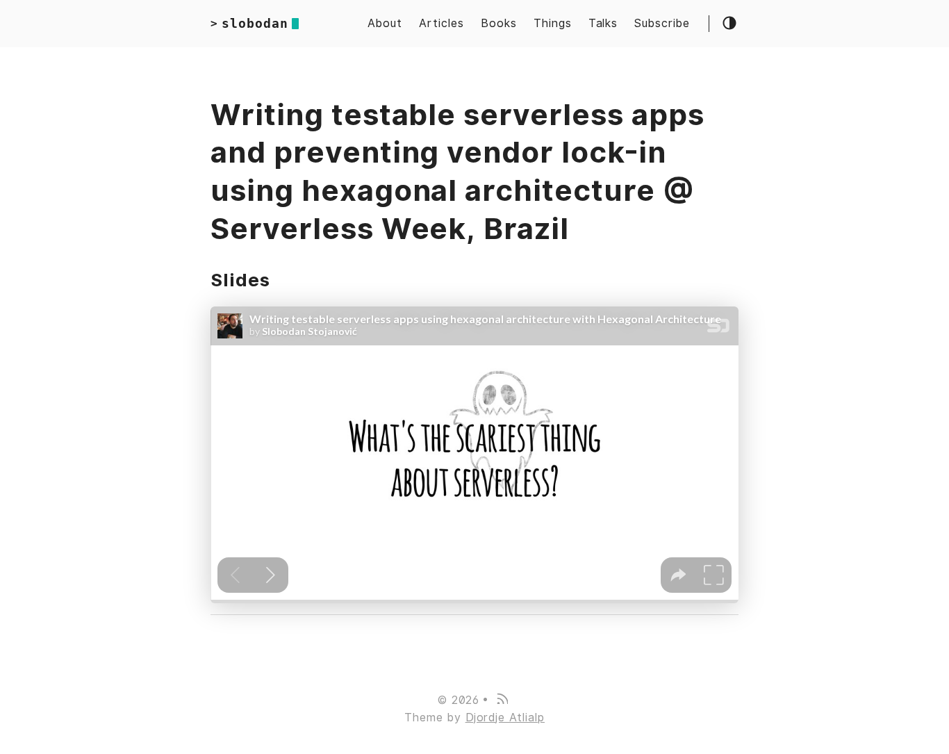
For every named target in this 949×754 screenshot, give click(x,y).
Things (553, 23)
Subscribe (662, 23)
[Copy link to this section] (284, 280)
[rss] (501, 700)
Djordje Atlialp (505, 717)
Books (499, 23)
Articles (441, 23)
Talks (603, 23)
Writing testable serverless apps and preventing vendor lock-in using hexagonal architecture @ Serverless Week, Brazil (457, 171)
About (385, 23)
